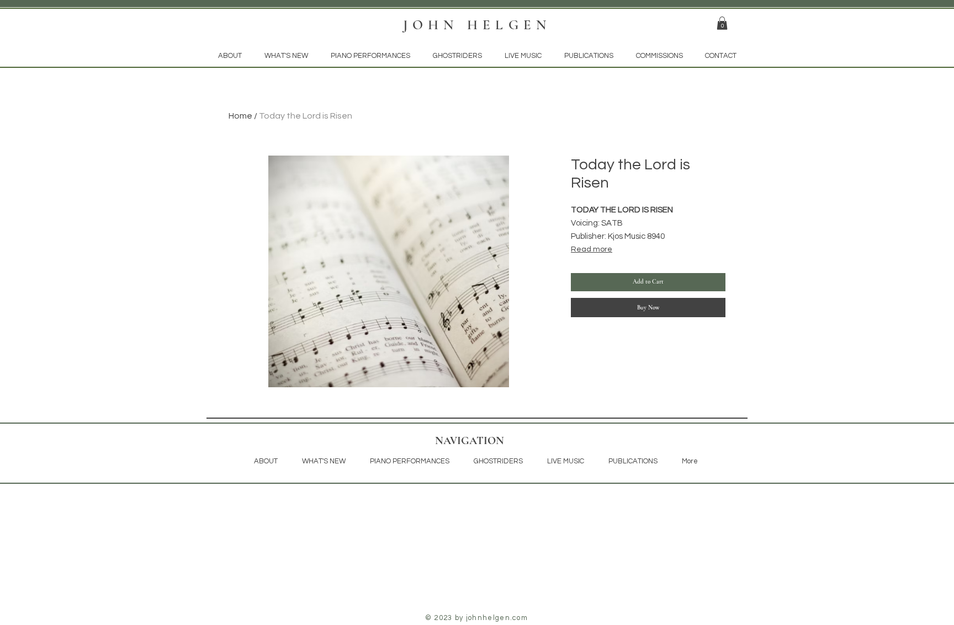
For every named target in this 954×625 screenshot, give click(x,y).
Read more (591, 249)
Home (240, 115)
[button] (722, 23)
